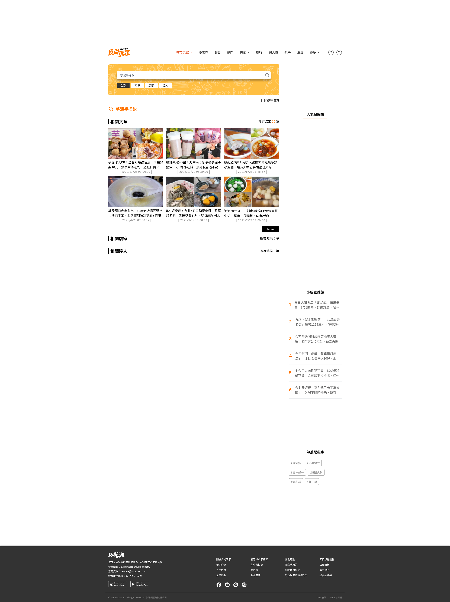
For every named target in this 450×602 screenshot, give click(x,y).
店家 (151, 85)
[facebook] (218, 584)
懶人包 (273, 52)
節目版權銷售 (327, 559)
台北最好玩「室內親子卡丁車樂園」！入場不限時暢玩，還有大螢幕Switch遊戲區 (317, 390)
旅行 (259, 52)
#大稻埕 (296, 482)
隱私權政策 (291, 564)
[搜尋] (331, 52)
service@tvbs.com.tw (133, 571)
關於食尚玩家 (223, 559)
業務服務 (290, 559)
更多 (313, 52)
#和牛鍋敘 (313, 463)
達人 (165, 85)
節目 (217, 52)
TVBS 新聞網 (336, 597)
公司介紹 (221, 564)
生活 (300, 52)
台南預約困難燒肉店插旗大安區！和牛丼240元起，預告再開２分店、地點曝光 (318, 339)
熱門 (230, 52)
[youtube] (227, 584)
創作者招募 (257, 564)
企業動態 (221, 575)
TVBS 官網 (321, 597)
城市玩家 (182, 52)
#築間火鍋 (316, 472)
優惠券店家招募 (259, 559)
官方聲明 (324, 570)
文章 (137, 85)
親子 (287, 52)
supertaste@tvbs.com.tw (135, 566)
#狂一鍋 (312, 482)
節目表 (254, 570)
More (270, 229)
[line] (235, 584)
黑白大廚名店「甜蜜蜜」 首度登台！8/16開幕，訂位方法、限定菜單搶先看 (316, 305)
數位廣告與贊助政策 (296, 575)
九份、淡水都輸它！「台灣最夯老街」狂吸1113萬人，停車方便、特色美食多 (317, 322)
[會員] (339, 52)
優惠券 (203, 52)
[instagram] (244, 584)
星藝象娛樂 (326, 575)
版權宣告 (256, 575)
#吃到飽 (296, 463)
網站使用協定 (292, 570)
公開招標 (324, 564)
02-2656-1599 (134, 576)
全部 (123, 85)
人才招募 (221, 570)
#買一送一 (297, 472)
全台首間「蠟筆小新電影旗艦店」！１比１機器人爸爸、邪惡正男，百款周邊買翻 (317, 356)
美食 (243, 52)
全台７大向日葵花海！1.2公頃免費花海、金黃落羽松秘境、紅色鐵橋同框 (317, 373)
